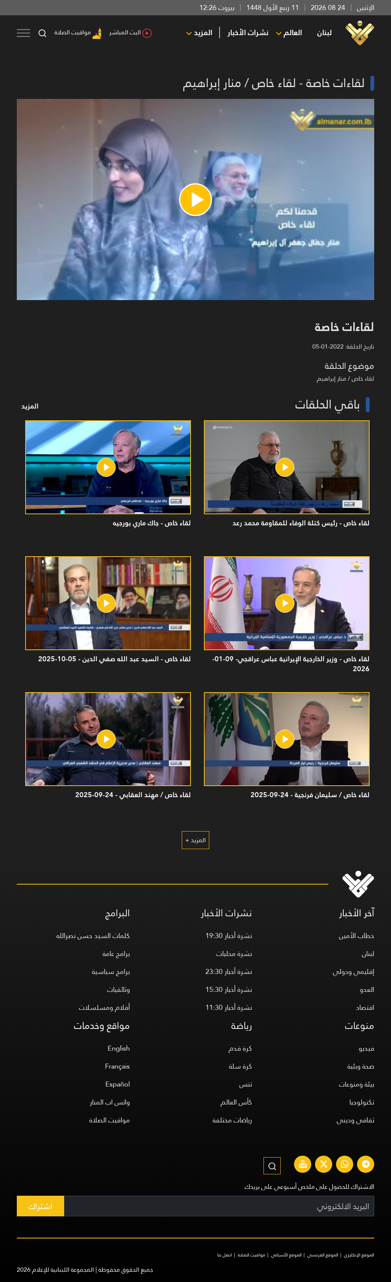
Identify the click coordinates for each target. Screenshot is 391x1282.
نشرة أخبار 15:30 (228, 989)
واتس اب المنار (110, 1102)
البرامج (117, 913)
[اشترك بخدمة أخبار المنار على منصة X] (324, 1165)
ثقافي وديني (355, 1120)
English (119, 1048)
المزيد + (195, 840)
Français (117, 1066)
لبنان (324, 32)
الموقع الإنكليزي (359, 1255)
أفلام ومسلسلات (104, 1007)
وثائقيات (118, 989)
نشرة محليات (234, 953)
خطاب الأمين (356, 935)
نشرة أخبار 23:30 (228, 971)
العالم (293, 32)
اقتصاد (365, 1007)
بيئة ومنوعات (356, 1084)
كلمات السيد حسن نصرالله (93, 935)
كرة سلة (240, 1066)
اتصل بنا (224, 1255)
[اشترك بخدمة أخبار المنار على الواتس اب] (345, 1165)
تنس (245, 1084)
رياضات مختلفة (232, 1120)
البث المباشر (125, 32)
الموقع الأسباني (286, 1255)
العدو (367, 989)
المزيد (203, 32)
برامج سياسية (111, 971)
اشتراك (40, 1206)
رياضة (241, 1026)
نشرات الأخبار (248, 32)
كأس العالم (236, 1102)
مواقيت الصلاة (73, 32)
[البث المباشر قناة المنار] (303, 1165)
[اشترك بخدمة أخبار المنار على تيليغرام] (366, 1165)
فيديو (366, 1048)
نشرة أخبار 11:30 (228, 1007)
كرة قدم (240, 1048)
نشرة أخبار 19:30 (228, 935)
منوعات (359, 1026)
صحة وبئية (360, 1066)
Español (117, 1084)
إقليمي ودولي (353, 971)
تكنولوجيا (361, 1102)
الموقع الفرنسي (322, 1255)
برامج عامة (116, 953)
